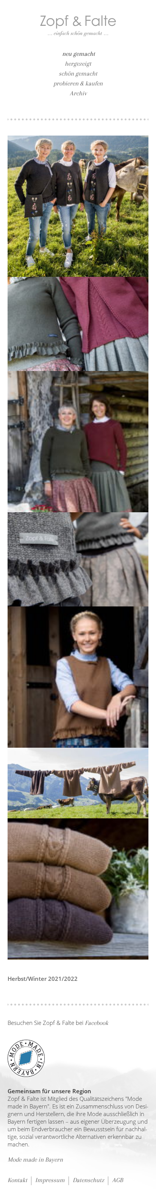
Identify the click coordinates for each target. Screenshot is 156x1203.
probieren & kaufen (78, 83)
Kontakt (17, 1180)
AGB (117, 1180)
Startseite (78, 25)
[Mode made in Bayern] (26, 1056)
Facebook (96, 1022)
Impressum (50, 1180)
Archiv (78, 93)
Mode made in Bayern (35, 1159)
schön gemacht (78, 73)
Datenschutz (88, 1180)
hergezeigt (78, 63)
